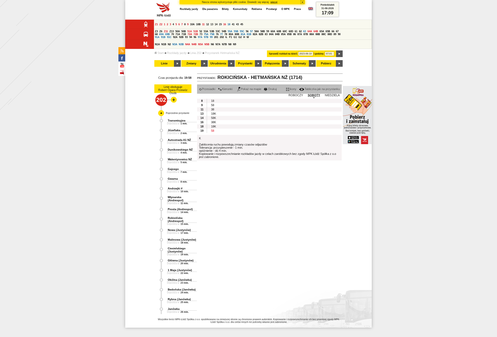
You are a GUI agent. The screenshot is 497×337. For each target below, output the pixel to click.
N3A (174, 44)
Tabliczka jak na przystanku (322, 89)
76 (217, 34)
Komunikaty (240, 9)
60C (285, 31)
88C (323, 34)
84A (271, 34)
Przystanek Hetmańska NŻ (222, 53)
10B (198, 24)
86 (294, 34)
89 (335, 34)
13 (211, 24)
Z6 (160, 31)
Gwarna (173, 178)
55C (242, 31)
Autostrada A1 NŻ (179, 139)
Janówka (174, 308)
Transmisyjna (176, 120)
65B (328, 31)
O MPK (285, 9)
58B (262, 31)
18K (213, 113)
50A (177, 31)
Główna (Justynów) (181, 260)
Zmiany (191, 63)
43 (237, 24)
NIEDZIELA (332, 95)
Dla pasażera (210, 9)
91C (169, 37)
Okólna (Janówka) (180, 279)
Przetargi (271, 9)
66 (333, 31)
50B (183, 31)
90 (339, 34)
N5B (206, 44)
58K (213, 118)
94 (190, 37)
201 (216, 37)
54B (224, 31)
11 (203, 24)
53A (206, 31)
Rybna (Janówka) (179, 299)
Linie (164, 63)
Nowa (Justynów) (179, 229)
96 (195, 37)
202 (222, 37)
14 (216, 24)
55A (230, 31)
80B (237, 34)
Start (160, 53)
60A (273, 31)
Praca (297, 9)
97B (206, 37)
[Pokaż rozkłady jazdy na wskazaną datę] (339, 53)
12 (207, 24)
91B (163, 37)
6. (226, 37)
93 (186, 37)
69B (167, 34)
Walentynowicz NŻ (180, 159)
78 (225, 34)
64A (310, 31)
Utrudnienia (218, 63)
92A (175, 37)
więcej (273, 2)
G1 (235, 37)
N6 (212, 44)
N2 (169, 44)
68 (156, 34)
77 (221, 34)
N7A (217, 44)
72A (190, 34)
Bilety (225, 9)
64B (316, 31)
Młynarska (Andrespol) (175, 199)
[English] (310, 10)
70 (172, 34)
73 (201, 34)
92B (181, 37)
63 (304, 31)
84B (277, 34)
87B (305, 34)
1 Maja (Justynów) (180, 270)
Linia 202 (195, 53)
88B (317, 34)
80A (231, 34)
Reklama (257, 9)
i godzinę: (319, 53)
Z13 (171, 31)
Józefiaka (174, 130)
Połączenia (272, 63)
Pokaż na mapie (251, 89)
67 (337, 31)
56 (247, 31)
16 (224, 24)
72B (196, 34)
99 (211, 37)
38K (213, 122)
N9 (234, 44)
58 (212, 105)
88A (311, 34)
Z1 (156, 24)
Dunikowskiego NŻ (180, 149)
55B (236, 31)
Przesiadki (208, 89)
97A (200, 37)
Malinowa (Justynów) (182, 239)
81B (249, 34)
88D (330, 34)
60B (279, 31)
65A (322, 31)
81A (243, 34)
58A (256, 31)
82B (261, 34)
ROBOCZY (295, 95)
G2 (240, 37)
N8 (229, 44)
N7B (224, 44)
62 (300, 31)
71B (184, 34)
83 (266, 34)
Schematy (299, 63)
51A (189, 31)
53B (212, 31)
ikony (293, 89)
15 (220, 24)
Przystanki (245, 63)
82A (255, 34)
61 (296, 31)
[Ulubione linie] (172, 100)
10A (192, 24)
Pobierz (326, 63)
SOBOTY (314, 95)
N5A (200, 44)
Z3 (156, 31)
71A (178, 34)
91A (157, 37)
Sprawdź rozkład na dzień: (283, 53)
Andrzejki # (175, 188)
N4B (194, 44)
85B (289, 34)
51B (195, 31)
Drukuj (272, 89)
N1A (157, 44)
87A (299, 34)
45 (241, 24)
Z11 (166, 31)
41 (233, 24)
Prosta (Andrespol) (180, 209)
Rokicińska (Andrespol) (175, 219)
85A (283, 34)
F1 (230, 37)
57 (251, 31)
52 (200, 31)
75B (212, 34)
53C (218, 31)
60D (291, 31)
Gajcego (173, 169)
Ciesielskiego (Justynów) (177, 250)
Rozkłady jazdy (177, 53)
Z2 (160, 24)
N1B (163, 44)
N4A (187, 44)
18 (229, 24)
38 (212, 109)
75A (206, 34)
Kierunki (227, 89)
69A (161, 34)
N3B (181, 44)
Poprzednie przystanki (177, 113)
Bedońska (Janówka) (182, 289)
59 (267, 31)
